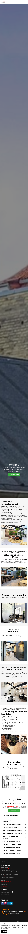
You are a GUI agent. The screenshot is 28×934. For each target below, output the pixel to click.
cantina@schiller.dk (6, 881)
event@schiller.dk (5, 875)
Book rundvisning (14, 474)
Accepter (4, 931)
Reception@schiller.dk (6, 869)
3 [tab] (14, 700)
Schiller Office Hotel (3, 2)
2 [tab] (13, 700)
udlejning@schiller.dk (13, 806)
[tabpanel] (14, 692)
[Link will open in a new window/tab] (2, 903)
